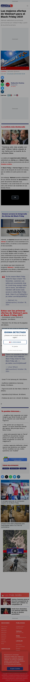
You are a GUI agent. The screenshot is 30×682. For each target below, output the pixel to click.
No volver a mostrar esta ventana (15, 350)
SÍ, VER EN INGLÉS (15, 342)
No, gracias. (15, 346)
